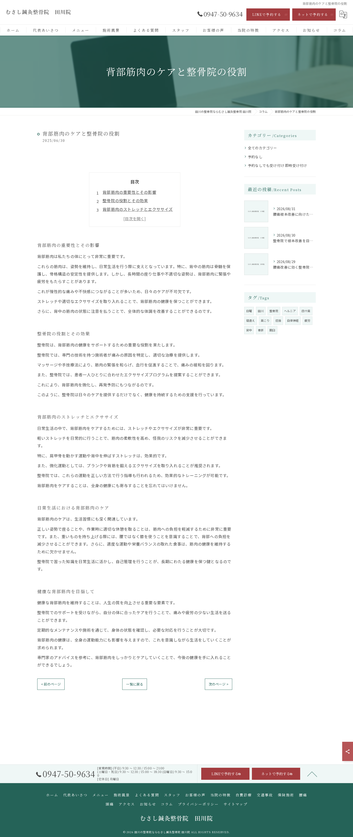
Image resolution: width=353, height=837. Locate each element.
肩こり (265, 320)
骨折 (261, 330)
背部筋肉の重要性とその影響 (129, 192)
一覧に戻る (134, 684)
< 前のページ (51, 684)
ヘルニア (290, 311)
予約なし (255, 156)
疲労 (307, 320)
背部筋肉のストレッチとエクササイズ (138, 209)
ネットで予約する (313, 14)
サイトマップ (236, 803)
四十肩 (306, 311)
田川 (261, 311)
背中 (249, 330)
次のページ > (218, 684)
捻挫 (278, 320)
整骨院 (273, 311)
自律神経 (293, 320)
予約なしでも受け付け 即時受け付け (277, 165)
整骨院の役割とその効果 (125, 200)
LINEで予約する (266, 14)
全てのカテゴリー (262, 147)
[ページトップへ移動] (312, 774)
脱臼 (272, 330)
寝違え (250, 320)
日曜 (249, 311)
